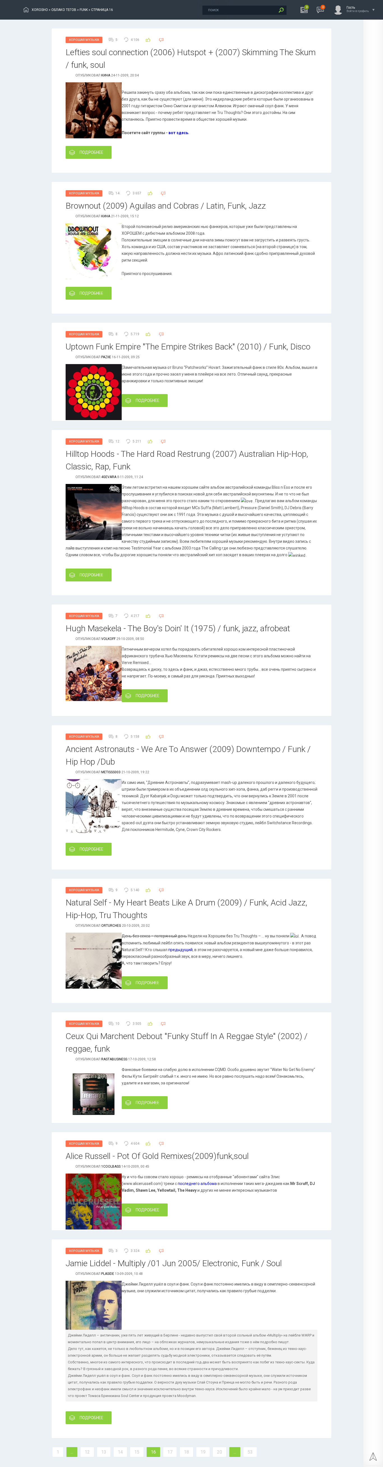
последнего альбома (197, 1183)
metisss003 (111, 772)
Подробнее (91, 152)
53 (250, 1452)
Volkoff (108, 639)
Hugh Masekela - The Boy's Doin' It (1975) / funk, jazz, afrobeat (178, 628)
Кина (105, 75)
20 (219, 1452)
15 (136, 1452)
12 (87, 1452)
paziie (106, 357)
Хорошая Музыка (84, 40)
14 (120, 1452)
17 (169, 1452)
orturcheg (111, 926)
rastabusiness (114, 1059)
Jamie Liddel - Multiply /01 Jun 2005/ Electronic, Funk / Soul (174, 1263)
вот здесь (178, 133)
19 (203, 1452)
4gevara (108, 477)
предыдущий (180, 949)
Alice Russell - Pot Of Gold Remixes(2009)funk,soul (157, 1156)
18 (186, 1452)
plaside (107, 1274)
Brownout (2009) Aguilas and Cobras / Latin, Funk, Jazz (166, 206)
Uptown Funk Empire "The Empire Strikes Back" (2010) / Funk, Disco (188, 346)
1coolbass (111, 1166)
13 (103, 1452)
